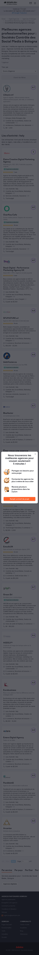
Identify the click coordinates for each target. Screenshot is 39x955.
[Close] (35, 454)
